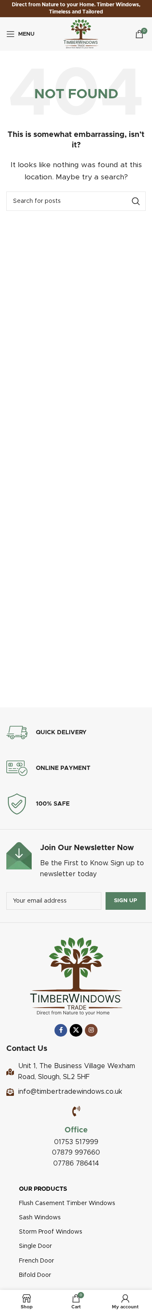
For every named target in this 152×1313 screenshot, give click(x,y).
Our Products (43, 1189)
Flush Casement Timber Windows (67, 1203)
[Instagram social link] (91, 1030)
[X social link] (76, 1030)
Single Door (35, 1246)
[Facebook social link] (60, 1030)
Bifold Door (35, 1275)
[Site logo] (81, 33)
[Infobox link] (76, 861)
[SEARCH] (136, 201)
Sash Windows (40, 1218)
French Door (36, 1261)
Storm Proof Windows (50, 1232)
